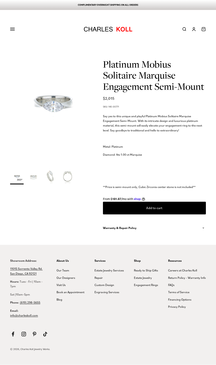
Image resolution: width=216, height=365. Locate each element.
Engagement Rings (146, 285)
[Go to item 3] (67, 177)
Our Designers (66, 277)
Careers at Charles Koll (182, 270)
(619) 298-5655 (30, 302)
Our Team (63, 270)
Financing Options (179, 299)
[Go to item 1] (33, 177)
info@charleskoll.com (24, 315)
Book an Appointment (70, 292)
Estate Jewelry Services (109, 270)
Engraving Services (106, 292)
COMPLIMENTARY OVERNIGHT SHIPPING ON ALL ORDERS (108, 4)
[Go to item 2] (50, 177)
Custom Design (104, 285)
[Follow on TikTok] (45, 334)
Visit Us (61, 285)
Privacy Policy (177, 306)
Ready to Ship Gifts (146, 270)
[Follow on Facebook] (13, 334)
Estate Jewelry (143, 277)
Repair (98, 277)
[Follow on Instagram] (24, 334)
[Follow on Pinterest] (34, 334)
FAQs (171, 285)
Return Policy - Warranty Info (187, 277)
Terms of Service (178, 292)
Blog (59, 299)
